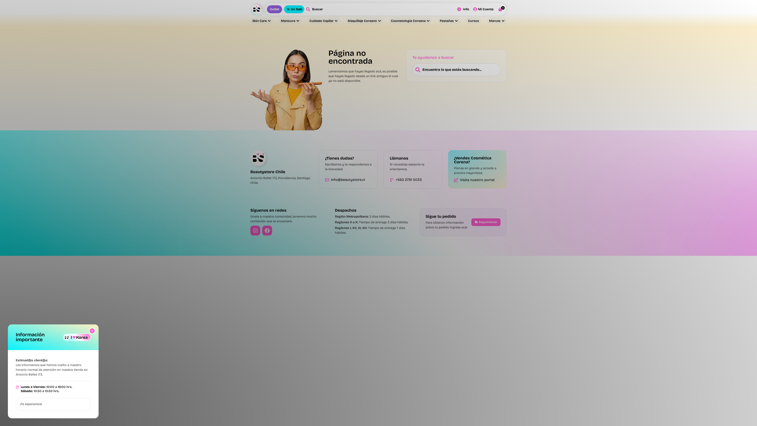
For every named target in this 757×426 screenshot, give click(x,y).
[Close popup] (92, 330)
